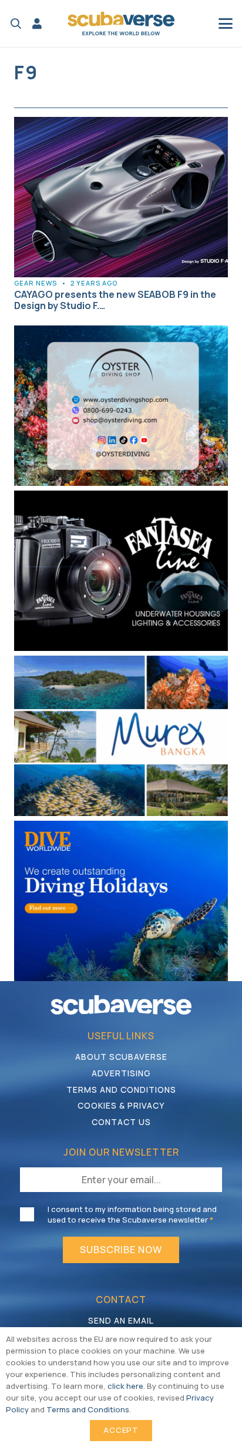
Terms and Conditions (121, 1089)
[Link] (37, 23)
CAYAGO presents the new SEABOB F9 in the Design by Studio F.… (115, 300)
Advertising (121, 1073)
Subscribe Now (121, 1249)
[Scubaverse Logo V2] (121, 23)
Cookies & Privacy (121, 1105)
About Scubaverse (121, 1056)
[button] (16, 23)
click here (125, 1386)
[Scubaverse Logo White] (121, 1005)
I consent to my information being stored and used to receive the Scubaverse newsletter (132, 1214)
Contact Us (121, 1121)
